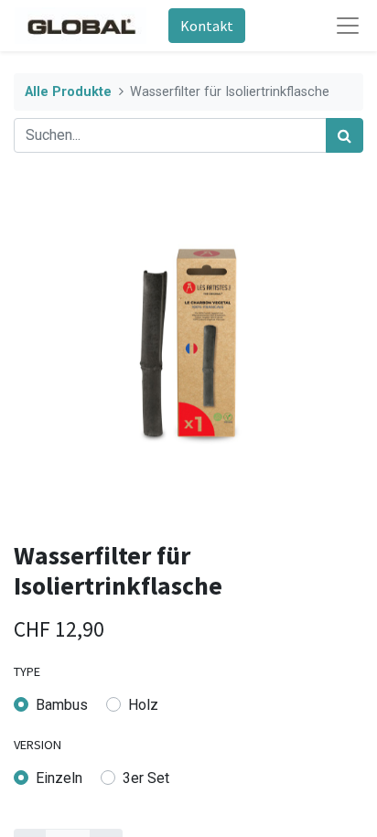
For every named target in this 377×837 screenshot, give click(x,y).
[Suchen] (344, 135)
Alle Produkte (68, 92)
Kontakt (206, 25)
